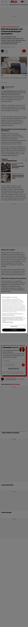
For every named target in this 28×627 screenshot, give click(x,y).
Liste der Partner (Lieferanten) (7, 322)
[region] (14, 313)
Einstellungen (14, 326)
